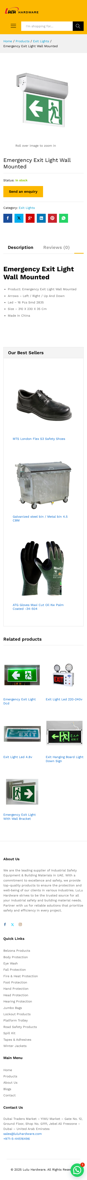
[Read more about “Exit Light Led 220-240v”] (59, 692)
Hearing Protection (17, 1001)
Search (78, 26)
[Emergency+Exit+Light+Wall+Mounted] (18, 218)
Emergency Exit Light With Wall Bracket (19, 816)
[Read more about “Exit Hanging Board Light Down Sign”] (59, 749)
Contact (9, 1095)
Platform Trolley (15, 1020)
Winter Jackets (15, 1046)
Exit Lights (27, 208)
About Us (10, 1082)
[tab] (20, 249)
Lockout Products (17, 1014)
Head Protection (15, 995)
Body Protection (15, 957)
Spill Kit (9, 1033)
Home (7, 1070)
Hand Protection (16, 988)
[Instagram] (20, 925)
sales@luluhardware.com (22, 1134)
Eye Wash (10, 963)
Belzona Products (16, 950)
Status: (8, 180)
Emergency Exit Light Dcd (19, 701)
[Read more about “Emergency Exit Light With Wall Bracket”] (17, 807)
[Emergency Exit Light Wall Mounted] (7, 218)
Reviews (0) (56, 247)
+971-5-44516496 (16, 1138)
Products (10, 1076)
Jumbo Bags (12, 1008)
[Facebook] (5, 924)
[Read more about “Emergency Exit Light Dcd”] (17, 692)
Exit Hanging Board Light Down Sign (64, 759)
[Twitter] (12, 924)
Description (20, 247)
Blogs (7, 1089)
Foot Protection (15, 982)
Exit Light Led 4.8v (17, 757)
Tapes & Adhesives (17, 1039)
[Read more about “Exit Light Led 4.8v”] (17, 749)
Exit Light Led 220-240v (64, 699)
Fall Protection (14, 969)
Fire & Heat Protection (20, 976)
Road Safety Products (20, 1027)
